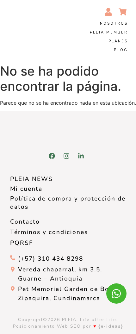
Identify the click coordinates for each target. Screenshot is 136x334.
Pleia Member (109, 32)
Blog (121, 50)
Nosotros (114, 23)
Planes (118, 41)
